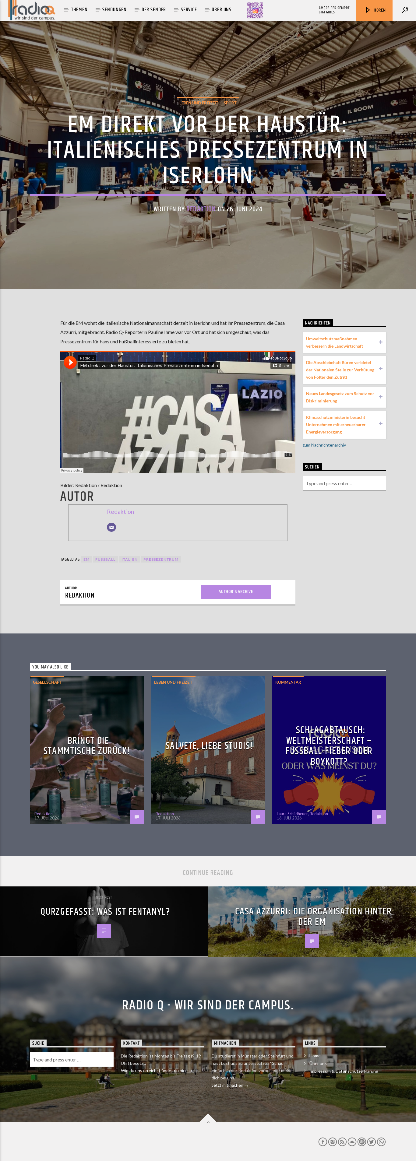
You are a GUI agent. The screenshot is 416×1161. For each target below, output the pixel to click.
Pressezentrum (161, 559)
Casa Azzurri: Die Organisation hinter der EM (313, 917)
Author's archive (236, 591)
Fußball (105, 559)
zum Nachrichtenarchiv (324, 444)
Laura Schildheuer (292, 813)
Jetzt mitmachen (228, 1085)
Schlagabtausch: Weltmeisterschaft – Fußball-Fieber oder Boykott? (329, 746)
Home (315, 1055)
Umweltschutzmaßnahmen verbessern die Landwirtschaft (334, 342)
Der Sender (154, 10)
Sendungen (114, 10)
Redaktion (201, 209)
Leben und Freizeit (198, 102)
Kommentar (288, 682)
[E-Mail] (111, 527)
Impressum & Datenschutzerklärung (343, 1071)
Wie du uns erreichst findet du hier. (155, 1070)
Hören (379, 10)
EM (86, 559)
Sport (230, 102)
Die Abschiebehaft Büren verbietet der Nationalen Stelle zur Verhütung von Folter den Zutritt (340, 370)
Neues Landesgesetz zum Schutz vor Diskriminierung (340, 397)
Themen (79, 10)
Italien (130, 559)
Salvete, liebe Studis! (209, 745)
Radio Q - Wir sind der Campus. (208, 1005)
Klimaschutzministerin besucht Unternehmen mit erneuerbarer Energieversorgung (336, 424)
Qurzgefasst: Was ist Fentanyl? (105, 911)
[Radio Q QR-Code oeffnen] (255, 10)
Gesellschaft (47, 682)
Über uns (221, 10)
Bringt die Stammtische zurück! (87, 746)
